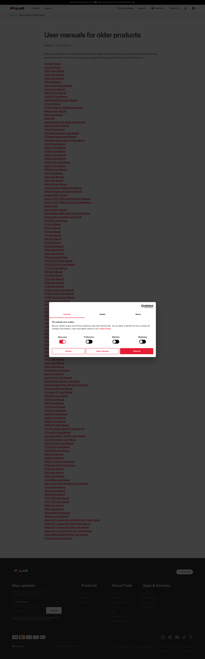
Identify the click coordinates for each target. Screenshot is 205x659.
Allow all (136, 351)
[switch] (89, 342)
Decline (68, 351)
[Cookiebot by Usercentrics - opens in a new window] (143, 306)
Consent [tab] (66, 314)
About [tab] (138, 314)
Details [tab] (102, 314)
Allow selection (102, 351)
